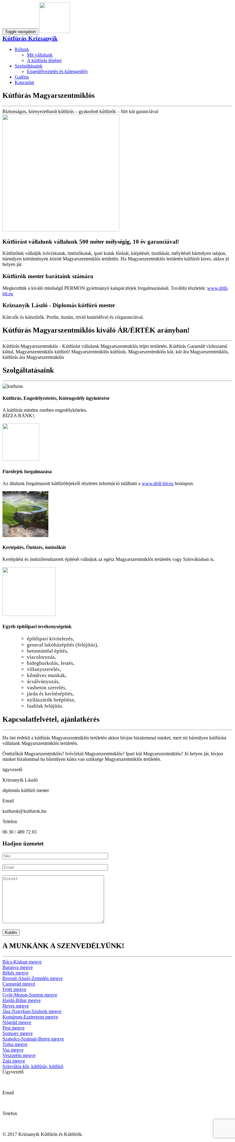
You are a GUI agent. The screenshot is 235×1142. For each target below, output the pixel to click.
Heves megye (15, 1005)
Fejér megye (14, 989)
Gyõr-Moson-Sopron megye (29, 994)
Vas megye (13, 1049)
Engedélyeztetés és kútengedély (57, 71)
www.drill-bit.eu (157, 483)
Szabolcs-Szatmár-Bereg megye (33, 1038)
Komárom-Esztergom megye (30, 1016)
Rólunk (22, 49)
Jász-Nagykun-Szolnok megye (32, 1011)
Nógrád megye (16, 1022)
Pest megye (13, 1027)
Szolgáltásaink (29, 65)
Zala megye (13, 1060)
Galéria (22, 76)
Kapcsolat (24, 82)
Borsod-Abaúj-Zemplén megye (32, 978)
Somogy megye (17, 1033)
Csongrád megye (18, 983)
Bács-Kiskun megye (22, 961)
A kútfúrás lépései (44, 60)
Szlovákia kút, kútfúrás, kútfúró (32, 1066)
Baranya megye (17, 967)
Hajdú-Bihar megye (21, 1000)
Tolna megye (15, 1044)
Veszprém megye (18, 1055)
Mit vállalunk (40, 54)
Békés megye (15, 972)
